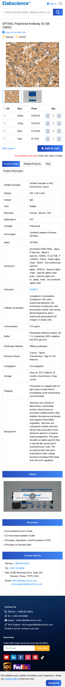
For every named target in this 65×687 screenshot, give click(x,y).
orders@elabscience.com (24, 580)
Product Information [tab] (13, 171)
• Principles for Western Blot (17, 544)
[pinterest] (35, 657)
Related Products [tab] (32, 164)
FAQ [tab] (48, 164)
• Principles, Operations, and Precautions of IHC (27, 540)
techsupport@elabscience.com (27, 584)
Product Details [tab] (11, 164)
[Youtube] (7, 657)
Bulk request (8, 148)
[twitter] (43, 657)
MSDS (22, 37)
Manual (9, 37)
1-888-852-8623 (21, 563)
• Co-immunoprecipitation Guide (19, 535)
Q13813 (33, 289)
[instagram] (28, 657)
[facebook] (21, 657)
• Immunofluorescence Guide (18, 531)
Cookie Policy (11, 679)
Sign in (53, 3)
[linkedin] (14, 657)
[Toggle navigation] (59, 3)
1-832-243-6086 (16, 568)
